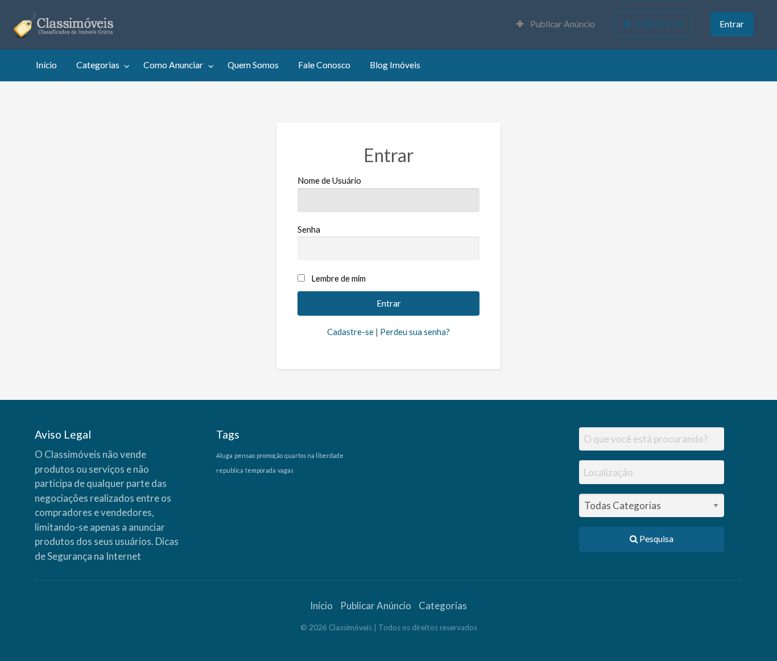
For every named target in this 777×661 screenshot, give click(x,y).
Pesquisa (655, 539)
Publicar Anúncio (561, 24)
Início (46, 65)
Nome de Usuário (329, 180)
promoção (270, 455)
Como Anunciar (173, 65)
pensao (244, 455)
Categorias (97, 65)
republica (229, 470)
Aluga (224, 455)
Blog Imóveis (395, 65)
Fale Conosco (324, 65)
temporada (260, 470)
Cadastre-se (658, 23)
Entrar (732, 24)
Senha (308, 229)
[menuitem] (556, 24)
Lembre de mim (338, 278)
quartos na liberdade (314, 455)
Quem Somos (253, 65)
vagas (286, 470)
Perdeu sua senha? (415, 332)
